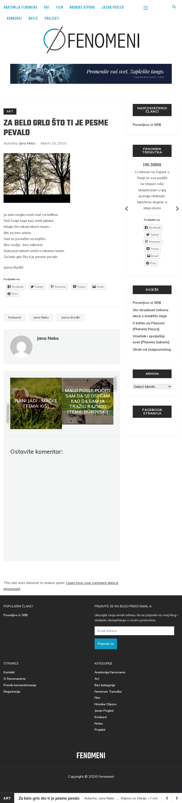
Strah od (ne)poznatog (152, 349)
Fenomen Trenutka (108, 692)
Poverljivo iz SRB (147, 124)
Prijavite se (106, 644)
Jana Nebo (27, 143)
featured (14, 317)
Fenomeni (91, 756)
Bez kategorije (105, 685)
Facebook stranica (152, 411)
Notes (33, 19)
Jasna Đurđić (70, 317)
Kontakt (9, 672)
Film (59, 7)
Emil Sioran (152, 165)
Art (46, 7)
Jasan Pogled (113, 7)
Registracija (12, 692)
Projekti (52, 19)
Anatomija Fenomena (20, 7)
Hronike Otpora (82, 7)
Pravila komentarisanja (20, 685)
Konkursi (14, 19)
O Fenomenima (15, 679)
